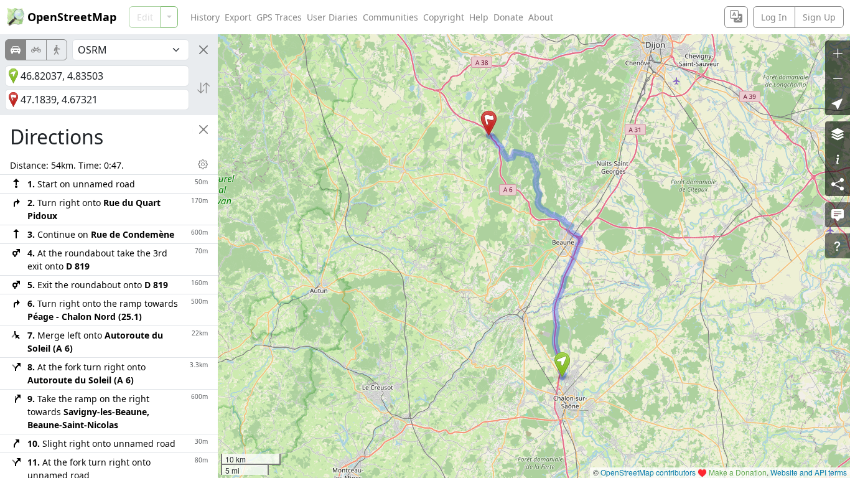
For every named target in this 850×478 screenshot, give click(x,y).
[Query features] (837, 245)
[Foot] (56, 49)
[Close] (203, 49)
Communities (390, 17)
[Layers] (837, 133)
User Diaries (332, 17)
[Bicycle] (36, 49)
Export (238, 17)
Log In (774, 17)
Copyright (443, 17)
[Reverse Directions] (203, 87)
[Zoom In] (837, 52)
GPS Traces (279, 17)
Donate (508, 17)
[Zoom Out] (837, 77)
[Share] (837, 183)
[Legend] (837, 158)
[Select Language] (736, 17)
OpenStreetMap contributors (648, 472)
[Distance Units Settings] (202, 164)
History (205, 17)
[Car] (15, 49)
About (540, 17)
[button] (562, 364)
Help (478, 17)
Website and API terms (808, 472)
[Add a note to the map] (837, 214)
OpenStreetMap (71, 16)
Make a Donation (738, 472)
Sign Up (819, 17)
